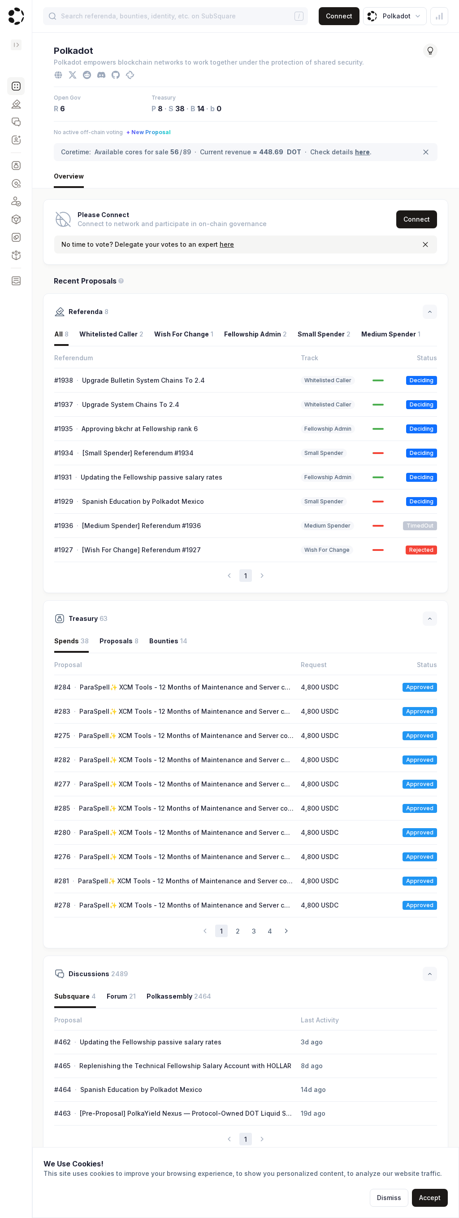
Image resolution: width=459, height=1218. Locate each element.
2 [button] (238, 931)
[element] (130, 74)
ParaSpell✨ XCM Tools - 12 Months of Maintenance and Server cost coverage (186, 687)
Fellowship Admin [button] (255, 334)
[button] (16, 86)
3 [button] (254, 931)
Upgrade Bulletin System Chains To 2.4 (143, 380)
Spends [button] (71, 641)
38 (180, 108)
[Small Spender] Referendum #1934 (138, 453)
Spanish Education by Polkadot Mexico (143, 501)
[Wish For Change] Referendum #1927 (141, 550)
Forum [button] (121, 996)
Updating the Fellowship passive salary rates (151, 477)
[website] (58, 74)
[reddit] (86, 74)
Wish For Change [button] (183, 334)
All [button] (61, 334)
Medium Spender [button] (390, 334)
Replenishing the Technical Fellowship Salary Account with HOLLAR (185, 1066)
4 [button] (270, 931)
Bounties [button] (168, 641)
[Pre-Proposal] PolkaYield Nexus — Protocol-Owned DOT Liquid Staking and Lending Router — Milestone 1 (186, 1113)
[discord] (101, 74)
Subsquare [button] (75, 996)
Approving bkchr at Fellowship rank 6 (140, 428)
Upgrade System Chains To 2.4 (130, 404)
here (362, 152)
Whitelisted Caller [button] (111, 334)
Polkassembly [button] (179, 996)
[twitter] (72, 74)
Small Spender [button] (324, 334)
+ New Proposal (148, 132)
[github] (115, 74)
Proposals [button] (119, 641)
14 (200, 108)
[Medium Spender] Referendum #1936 (141, 525)
